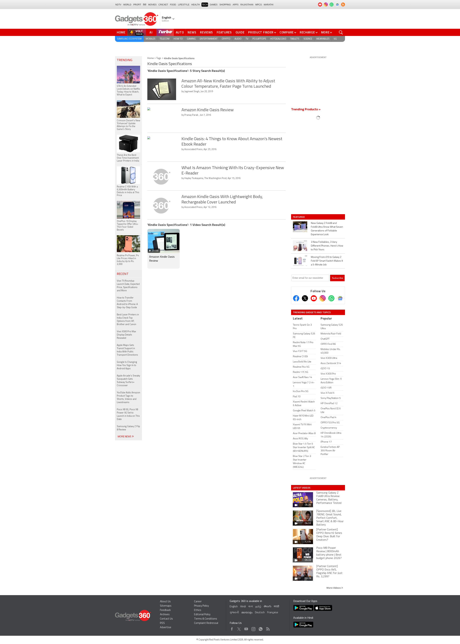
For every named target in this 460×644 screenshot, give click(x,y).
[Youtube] (314, 298)
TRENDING (124, 60)
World (127, 4)
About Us (165, 601)
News (192, 32)
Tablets (294, 39)
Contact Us (166, 619)
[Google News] (340, 298)
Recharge (307, 32)
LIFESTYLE (183, 4)
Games (213, 4)
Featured (299, 217)
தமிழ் (258, 606)
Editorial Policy (202, 614)
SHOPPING (225, 4)
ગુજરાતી (234, 612)
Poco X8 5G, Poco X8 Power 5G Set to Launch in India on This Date (128, 414)
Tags (158, 58)
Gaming (191, 39)
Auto (180, 32)
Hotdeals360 (278, 39)
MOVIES (152, 4)
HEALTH (195, 4)
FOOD (173, 4)
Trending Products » (306, 109)
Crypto (226, 39)
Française (272, 612)
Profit (137, 4)
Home (121, 32)
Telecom (164, 39)
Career (198, 601)
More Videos (333, 588)
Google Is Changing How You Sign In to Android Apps (127, 365)
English (234, 606)
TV (247, 39)
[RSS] (343, 4)
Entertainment (209, 39)
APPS (235, 4)
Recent (122, 274)
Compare (287, 32)
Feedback (165, 610)
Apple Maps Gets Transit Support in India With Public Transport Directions (127, 350)
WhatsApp (260, 628)
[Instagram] (322, 298)
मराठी (276, 606)
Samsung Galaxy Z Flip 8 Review (128, 428)
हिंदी (144, 4)
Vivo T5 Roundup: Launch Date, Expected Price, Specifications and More (128, 286)
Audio (238, 39)
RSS (162, 623)
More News (125, 436)
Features (224, 32)
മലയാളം (246, 612)
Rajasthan (246, 4)
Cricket (163, 4)
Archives (165, 614)
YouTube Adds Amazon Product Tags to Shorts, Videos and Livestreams (128, 398)
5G (335, 39)
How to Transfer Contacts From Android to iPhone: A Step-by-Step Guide (127, 303)
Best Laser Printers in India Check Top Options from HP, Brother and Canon (128, 320)
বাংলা (250, 606)
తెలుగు (267, 606)
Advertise (165, 627)
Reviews (206, 32)
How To (178, 39)
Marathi (268, 4)
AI (151, 32)
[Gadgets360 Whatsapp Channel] (331, 298)
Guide (240, 32)
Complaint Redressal (206, 623)
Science (307, 39)
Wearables (323, 39)
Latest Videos (301, 487)
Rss (268, 628)
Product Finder (260, 32)
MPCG (258, 4)
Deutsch (260, 612)
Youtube (246, 628)
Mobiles (150, 39)
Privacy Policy (201, 606)
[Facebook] (296, 298)
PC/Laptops (259, 39)
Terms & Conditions (205, 619)
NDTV (118, 4)
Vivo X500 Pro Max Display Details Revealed (126, 334)
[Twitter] (305, 298)
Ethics (197, 610)
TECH (205, 4)
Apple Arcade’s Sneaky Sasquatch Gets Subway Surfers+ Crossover (128, 381)
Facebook (232, 628)
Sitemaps (165, 606)
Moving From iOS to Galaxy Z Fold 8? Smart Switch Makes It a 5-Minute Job (327, 261)
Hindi (243, 606)
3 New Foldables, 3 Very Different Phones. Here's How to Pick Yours (327, 246)
